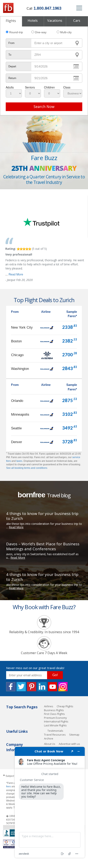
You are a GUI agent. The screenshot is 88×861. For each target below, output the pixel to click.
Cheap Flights (65, 706)
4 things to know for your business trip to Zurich (42, 516)
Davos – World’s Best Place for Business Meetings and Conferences (42, 546)
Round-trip (16, 32)
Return (12, 78)
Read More (16, 274)
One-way (40, 32)
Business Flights (54, 710)
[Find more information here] (49, 802)
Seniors (30, 87)
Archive (48, 738)
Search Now (44, 106)
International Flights (56, 721)
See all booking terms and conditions (26, 468)
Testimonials (55, 731)
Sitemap (74, 734)
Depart (12, 66)
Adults (10, 87)
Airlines (48, 706)
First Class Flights (54, 714)
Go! (55, 674)
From (11, 43)
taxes (19, 461)
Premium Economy (55, 718)
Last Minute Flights (55, 725)
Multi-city (66, 32)
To (9, 54)
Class (66, 87)
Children (49, 87)
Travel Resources (55, 734)
